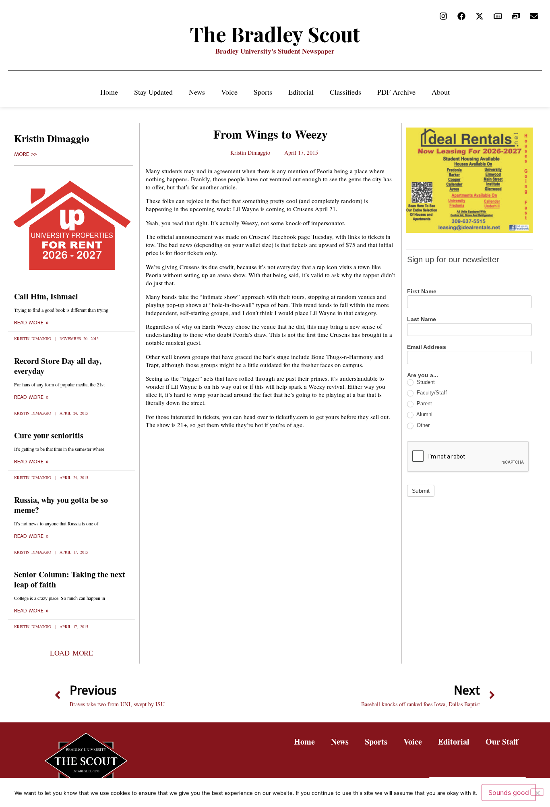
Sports (263, 92)
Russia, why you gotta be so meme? (61, 505)
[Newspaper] (498, 16)
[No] (537, 792)
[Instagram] (443, 16)
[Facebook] (461, 16)
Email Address (426, 347)
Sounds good (508, 792)
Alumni (423, 414)
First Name (421, 291)
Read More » (31, 323)
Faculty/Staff (431, 393)
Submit (421, 491)
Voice (229, 92)
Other (422, 425)
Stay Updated (153, 92)
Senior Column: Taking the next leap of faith (69, 579)
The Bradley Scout (275, 34)
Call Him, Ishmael (46, 296)
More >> (25, 154)
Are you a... (422, 375)
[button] (71, 653)
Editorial (301, 92)
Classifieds (345, 92)
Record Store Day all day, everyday (57, 366)
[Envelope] (534, 16)
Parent (423, 403)
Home (109, 92)
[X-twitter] (479, 16)
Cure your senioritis (48, 435)
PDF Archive (396, 92)
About (441, 92)
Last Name (421, 319)
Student (425, 382)
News (197, 92)
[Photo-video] (516, 16)
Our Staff (502, 741)
